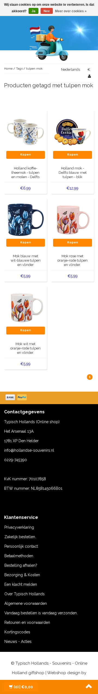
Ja (33, 11)
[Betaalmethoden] (16, 397)
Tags (19, 68)
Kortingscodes (17, 632)
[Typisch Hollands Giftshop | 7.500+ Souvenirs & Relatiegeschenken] (49, 42)
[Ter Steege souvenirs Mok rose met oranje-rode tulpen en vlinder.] (72, 219)
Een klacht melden (20, 584)
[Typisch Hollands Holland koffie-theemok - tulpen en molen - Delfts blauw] (25, 131)
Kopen (25, 154)
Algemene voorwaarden (25, 603)
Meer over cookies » (71, 11)
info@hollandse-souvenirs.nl (29, 450)
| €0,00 (23, 687)
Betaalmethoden (18, 556)
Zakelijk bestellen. (20, 537)
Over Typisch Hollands (24, 594)
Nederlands (70, 69)
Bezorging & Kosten (22, 575)
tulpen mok (34, 68)
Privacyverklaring (19, 527)
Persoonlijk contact (21, 546)
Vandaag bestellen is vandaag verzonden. (41, 613)
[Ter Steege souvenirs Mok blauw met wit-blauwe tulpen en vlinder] (25, 219)
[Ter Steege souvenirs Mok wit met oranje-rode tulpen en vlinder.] (25, 307)
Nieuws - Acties (18, 641)
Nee (47, 11)
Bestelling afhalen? (20, 565)
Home (8, 68)
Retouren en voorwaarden (27, 622)
